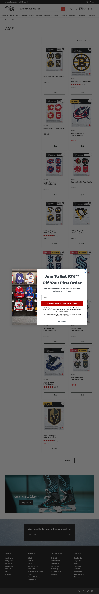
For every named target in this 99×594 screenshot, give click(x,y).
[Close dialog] (84, 271)
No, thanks (62, 321)
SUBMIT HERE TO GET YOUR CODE (62, 303)
